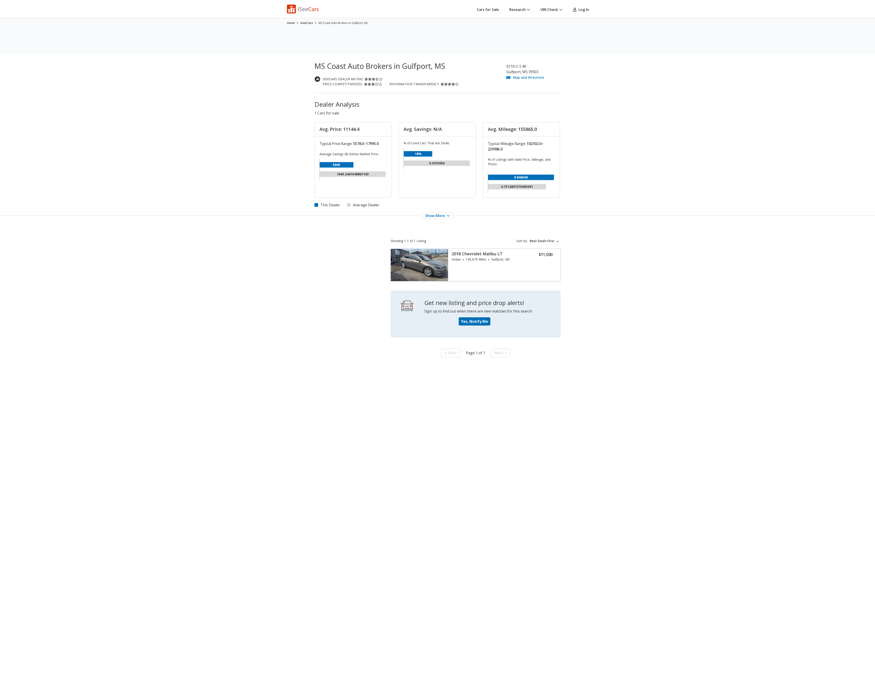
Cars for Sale (488, 9)
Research (517, 9)
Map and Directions (528, 77)
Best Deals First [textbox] (542, 241)
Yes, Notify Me (474, 321)
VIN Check (549, 9)
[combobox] (545, 241)
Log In (583, 9)
